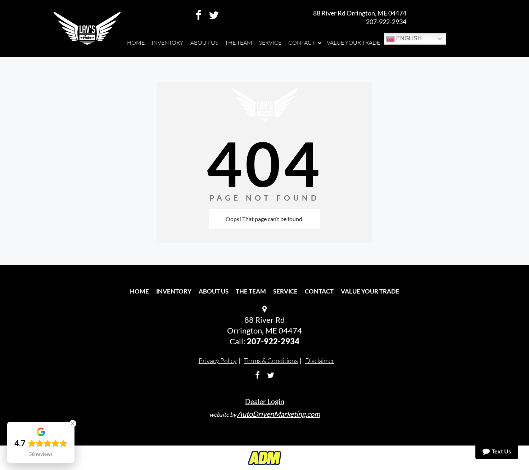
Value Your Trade (370, 291)
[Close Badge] (72, 423)
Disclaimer (319, 360)
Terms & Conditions (271, 360)
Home (139, 291)
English (408, 38)
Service (285, 291)
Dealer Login (264, 401)
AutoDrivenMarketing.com (278, 413)
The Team (251, 291)
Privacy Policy (218, 360)
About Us (214, 291)
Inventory (173, 291)
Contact (319, 291)
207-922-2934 (386, 22)
